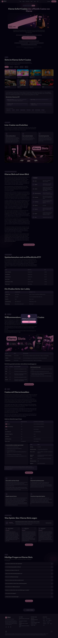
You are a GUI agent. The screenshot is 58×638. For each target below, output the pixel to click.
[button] (29, 322)
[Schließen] (36, 315)
